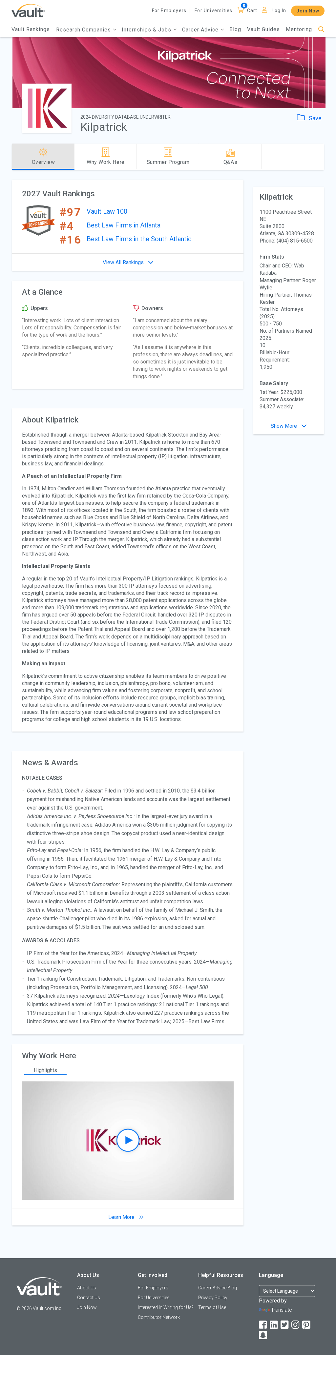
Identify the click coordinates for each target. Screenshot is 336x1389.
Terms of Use (212, 1307)
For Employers (169, 10)
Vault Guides (263, 29)
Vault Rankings (30, 29)
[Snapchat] (263, 1335)
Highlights (45, 1070)
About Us (86, 1287)
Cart (252, 10)
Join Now (307, 10)
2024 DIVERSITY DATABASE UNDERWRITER (125, 117)
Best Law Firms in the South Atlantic (139, 239)
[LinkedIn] (274, 1325)
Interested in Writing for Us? (166, 1307)
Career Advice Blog (217, 1287)
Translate (281, 1310)
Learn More (122, 1217)
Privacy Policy (212, 1297)
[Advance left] (14, 157)
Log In (279, 10)
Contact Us (88, 1297)
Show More (284, 426)
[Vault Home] (28, 10)
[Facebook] (263, 1325)
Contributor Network (159, 1317)
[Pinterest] (306, 1325)
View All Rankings (124, 262)
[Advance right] (321, 157)
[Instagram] (296, 1325)
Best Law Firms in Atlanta (123, 225)
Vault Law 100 (107, 211)
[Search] (321, 30)
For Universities (213, 10)
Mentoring (299, 29)
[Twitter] (285, 1325)
